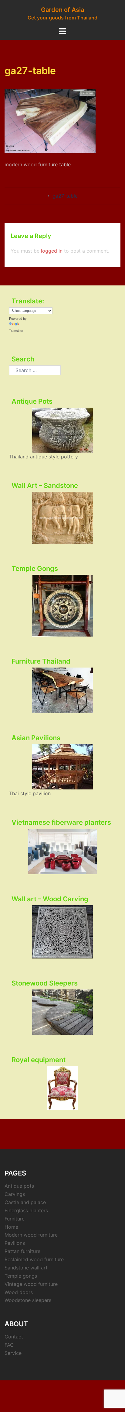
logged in (51, 251)
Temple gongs (21, 1276)
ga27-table (65, 196)
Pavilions (15, 1243)
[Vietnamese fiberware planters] (62, 851)
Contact (14, 1337)
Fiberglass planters (26, 1210)
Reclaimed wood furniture (34, 1259)
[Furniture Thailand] (62, 690)
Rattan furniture (22, 1251)
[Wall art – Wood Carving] (62, 931)
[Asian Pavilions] (62, 766)
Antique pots (19, 1186)
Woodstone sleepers (28, 1300)
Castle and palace (25, 1202)
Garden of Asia (62, 9)
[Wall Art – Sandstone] (62, 518)
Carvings (15, 1194)
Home (11, 1227)
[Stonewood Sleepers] (62, 1012)
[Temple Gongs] (62, 606)
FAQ (9, 1345)
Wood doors (19, 1292)
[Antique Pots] (62, 430)
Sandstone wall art (26, 1268)
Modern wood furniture (31, 1235)
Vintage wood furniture (31, 1284)
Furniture (15, 1219)
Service (13, 1353)
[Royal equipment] (62, 1088)
